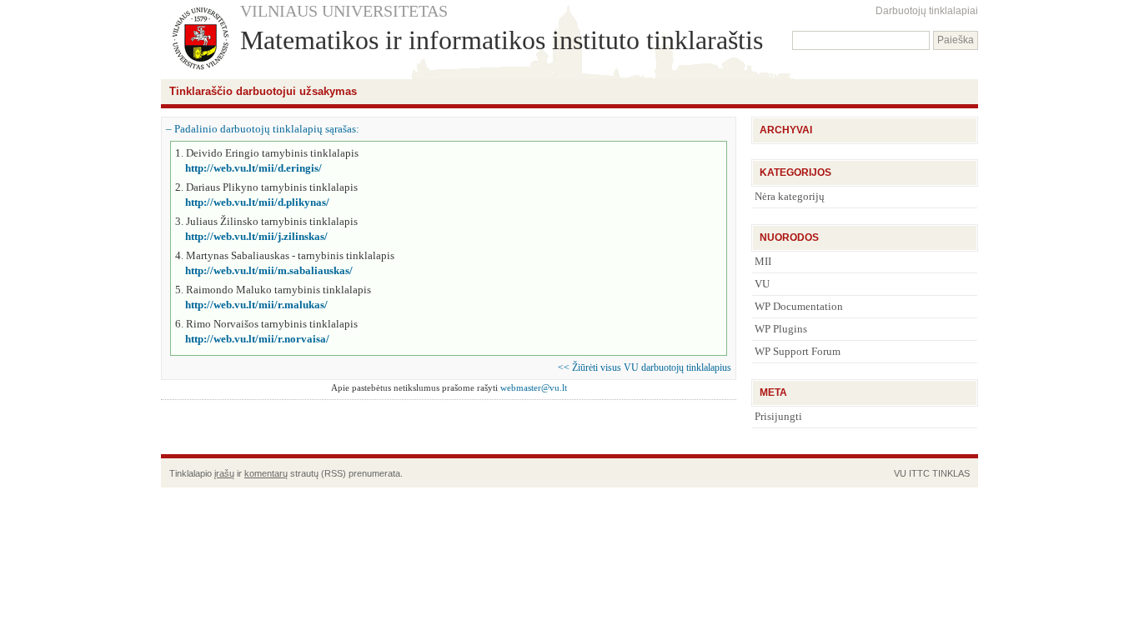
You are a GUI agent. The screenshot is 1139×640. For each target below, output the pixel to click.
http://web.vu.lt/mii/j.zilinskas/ (256, 236)
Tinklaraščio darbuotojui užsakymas (263, 91)
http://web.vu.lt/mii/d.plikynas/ (257, 202)
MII (763, 261)
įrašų (224, 473)
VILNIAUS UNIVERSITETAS (344, 11)
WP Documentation (799, 306)
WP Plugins (781, 328)
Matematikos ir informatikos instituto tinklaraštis (501, 40)
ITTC (919, 473)
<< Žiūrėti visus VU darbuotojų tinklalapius (644, 367)
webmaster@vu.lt (533, 387)
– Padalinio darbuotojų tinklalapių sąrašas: (262, 128)
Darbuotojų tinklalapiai (927, 11)
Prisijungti (778, 416)
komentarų (266, 473)
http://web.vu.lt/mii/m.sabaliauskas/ (269, 270)
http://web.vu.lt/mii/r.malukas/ (256, 304)
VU (762, 284)
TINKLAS (951, 473)
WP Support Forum (797, 351)
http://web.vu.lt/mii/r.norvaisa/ (257, 338)
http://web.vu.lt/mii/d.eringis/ (253, 168)
